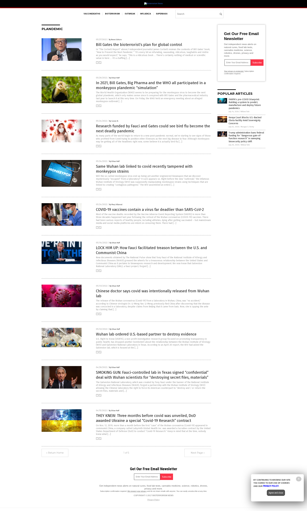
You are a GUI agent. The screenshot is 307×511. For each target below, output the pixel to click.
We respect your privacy (137, 491)
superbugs (161, 14)
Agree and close (276, 492)
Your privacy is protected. (234, 71)
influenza (145, 14)
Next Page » (198, 452)
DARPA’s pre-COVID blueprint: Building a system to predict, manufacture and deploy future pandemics (245, 104)
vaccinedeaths (92, 14)
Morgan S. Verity (247, 127)
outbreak (130, 14)
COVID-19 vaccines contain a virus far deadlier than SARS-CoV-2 (150, 209)
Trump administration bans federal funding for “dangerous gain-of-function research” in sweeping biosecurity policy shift (246, 137)
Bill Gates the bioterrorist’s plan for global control (139, 44)
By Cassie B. (113, 121)
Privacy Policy (153, 500)
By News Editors (115, 40)
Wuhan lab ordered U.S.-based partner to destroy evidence (146, 334)
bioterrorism (112, 14)
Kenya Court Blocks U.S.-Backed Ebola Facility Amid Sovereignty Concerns (245, 120)
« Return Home (55, 452)
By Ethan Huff (114, 78)
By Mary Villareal (115, 205)
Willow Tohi (244, 112)
